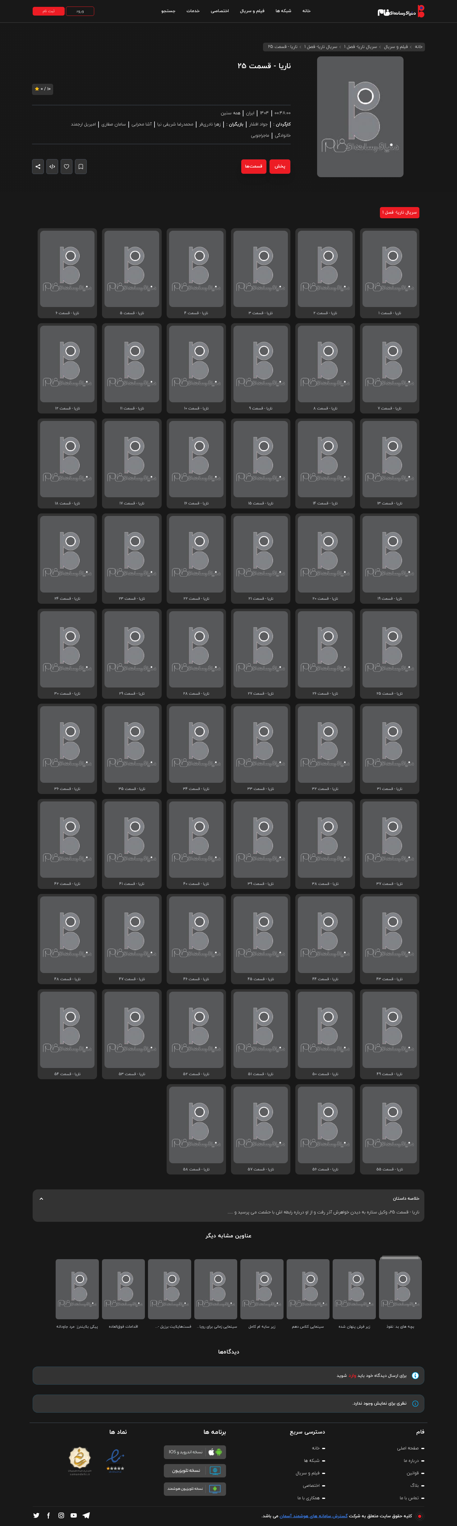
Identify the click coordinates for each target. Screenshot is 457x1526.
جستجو (168, 11)
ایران (250, 113)
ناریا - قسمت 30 (67, 693)
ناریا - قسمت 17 (131, 503)
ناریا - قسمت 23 (132, 598)
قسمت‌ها (253, 166)
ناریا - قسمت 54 (67, 1074)
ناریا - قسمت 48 (67, 979)
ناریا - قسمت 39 (261, 883)
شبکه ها (283, 11)
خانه (306, 11)
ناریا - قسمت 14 (325, 503)
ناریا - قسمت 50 (325, 1074)
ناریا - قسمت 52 (196, 1074)
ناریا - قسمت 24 (67, 598)
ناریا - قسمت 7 (389, 408)
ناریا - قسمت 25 (389, 693)
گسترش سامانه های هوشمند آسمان (313, 1516)
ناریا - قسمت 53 (132, 1074)
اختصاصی (220, 11)
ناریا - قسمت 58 (196, 1169)
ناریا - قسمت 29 (132, 693)
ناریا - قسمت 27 (261, 693)
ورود (80, 11)
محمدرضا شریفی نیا (175, 124)
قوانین (413, 1473)
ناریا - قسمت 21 (260, 598)
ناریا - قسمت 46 (196, 979)
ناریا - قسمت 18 (67, 503)
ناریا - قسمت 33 (260, 789)
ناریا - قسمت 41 (131, 883)
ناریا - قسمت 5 (132, 313)
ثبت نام (49, 11)
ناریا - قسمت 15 (260, 503)
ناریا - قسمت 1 (389, 313)
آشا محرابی (142, 124)
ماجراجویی (260, 136)
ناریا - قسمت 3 (261, 313)
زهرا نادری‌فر (210, 124)
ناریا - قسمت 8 (325, 408)
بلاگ (414, 1486)
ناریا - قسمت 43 (389, 979)
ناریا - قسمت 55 (389, 1169)
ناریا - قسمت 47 (132, 979)
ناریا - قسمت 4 (196, 313)
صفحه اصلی (408, 1448)
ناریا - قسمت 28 (196, 693)
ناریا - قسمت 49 (389, 1074)
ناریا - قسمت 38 (325, 883)
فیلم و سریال (252, 11)
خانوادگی (283, 136)
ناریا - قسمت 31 (389, 789)
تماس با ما (409, 1498)
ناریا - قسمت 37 (389, 883)
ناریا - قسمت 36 (67, 789)
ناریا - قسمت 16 (196, 503)
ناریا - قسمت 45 (261, 979)
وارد (352, 1375)
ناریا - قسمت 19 (389, 598)
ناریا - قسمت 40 (196, 883)
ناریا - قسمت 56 (325, 1169)
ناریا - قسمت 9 (260, 408)
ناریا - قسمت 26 (325, 693)
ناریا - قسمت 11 (132, 408)
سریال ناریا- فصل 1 (360, 47)
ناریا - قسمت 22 (196, 598)
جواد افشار (258, 124)
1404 (264, 113)
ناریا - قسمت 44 (325, 979)
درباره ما (411, 1461)
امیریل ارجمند (83, 124)
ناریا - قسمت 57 (261, 1169)
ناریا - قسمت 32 (325, 789)
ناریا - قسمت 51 (260, 1074)
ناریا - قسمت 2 (325, 313)
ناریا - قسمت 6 (67, 313)
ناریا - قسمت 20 (325, 598)
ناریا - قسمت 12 (67, 408)
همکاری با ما (309, 1498)
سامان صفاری (113, 124)
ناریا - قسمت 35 (132, 789)
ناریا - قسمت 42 (67, 883)
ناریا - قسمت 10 (196, 408)
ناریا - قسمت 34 (196, 789)
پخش (280, 166)
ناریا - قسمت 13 (389, 503)
